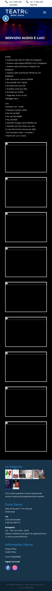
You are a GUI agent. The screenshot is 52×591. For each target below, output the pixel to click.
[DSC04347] (26, 284)
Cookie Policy (10, 552)
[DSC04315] (26, 354)
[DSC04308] (26, 249)
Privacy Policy (10, 549)
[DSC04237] (26, 389)
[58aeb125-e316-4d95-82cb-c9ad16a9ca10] (26, 423)
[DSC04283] (26, 179)
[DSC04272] (26, 214)
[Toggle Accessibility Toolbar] (6, 18)
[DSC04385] (26, 319)
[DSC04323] (26, 144)
